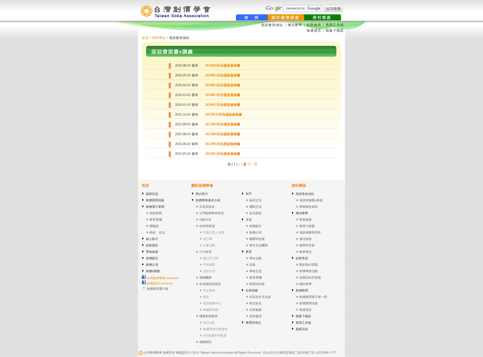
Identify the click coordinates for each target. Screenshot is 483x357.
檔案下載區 (335, 30)
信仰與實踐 (207, 226)
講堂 (206, 296)
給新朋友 (152, 245)
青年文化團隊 (258, 245)
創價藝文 (152, 258)
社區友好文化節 (260, 296)
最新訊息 (152, 193)
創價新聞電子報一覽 (313, 296)
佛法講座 (305, 239)
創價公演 (152, 264)
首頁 (145, 38)
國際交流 (255, 206)
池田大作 (209, 271)
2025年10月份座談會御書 (223, 114)
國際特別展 (257, 239)
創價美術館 (210, 309)
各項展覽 (255, 213)
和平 (249, 193)
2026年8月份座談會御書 (222, 65)
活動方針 (205, 219)
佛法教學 (295, 25)
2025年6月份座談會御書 (222, 144)
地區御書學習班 (310, 232)
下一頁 (252, 164)
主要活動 (209, 245)
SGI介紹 (208, 322)
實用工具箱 (335, 25)
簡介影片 (202, 193)
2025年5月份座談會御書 (222, 154)
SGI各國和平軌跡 (215, 335)
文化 (249, 219)
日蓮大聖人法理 (213, 232)
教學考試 (305, 251)
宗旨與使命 (207, 206)
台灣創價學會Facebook (162, 278)
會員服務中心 (212, 303)
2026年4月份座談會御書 (222, 85)
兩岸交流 (255, 200)
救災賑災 (255, 303)
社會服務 (255, 309)
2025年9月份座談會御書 (222, 124)
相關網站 (205, 342)
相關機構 (205, 277)
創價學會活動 (308, 271)
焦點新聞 (156, 213)
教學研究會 (307, 245)
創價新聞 (302, 290)
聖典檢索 (152, 251)
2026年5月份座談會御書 (222, 75)
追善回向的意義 (310, 277)
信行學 (207, 239)
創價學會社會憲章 (215, 329)
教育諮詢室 (257, 284)
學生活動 (255, 258)
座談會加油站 (272, 25)
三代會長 (205, 251)
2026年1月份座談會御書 (222, 105)
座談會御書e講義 (311, 200)
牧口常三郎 (210, 258)
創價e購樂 (153, 271)
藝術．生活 (157, 232)
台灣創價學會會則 (211, 213)
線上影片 (152, 239)
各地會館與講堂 (210, 284)
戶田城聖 (209, 264)
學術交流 (255, 271)
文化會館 (209, 290)
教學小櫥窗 (307, 226)
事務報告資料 (308, 206)
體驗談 (154, 226)
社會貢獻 (252, 290)
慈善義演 (255, 316)
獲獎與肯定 (253, 322)
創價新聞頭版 (155, 200)
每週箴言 (314, 30)
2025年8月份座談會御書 (222, 134)
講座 (252, 264)
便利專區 (158, 38)
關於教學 (305, 284)
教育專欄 (156, 219)
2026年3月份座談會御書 (222, 95)
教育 (249, 251)
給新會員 (314, 25)
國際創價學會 (208, 316)
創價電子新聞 (155, 206)
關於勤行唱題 (308, 264)
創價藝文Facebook (159, 283)
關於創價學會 (202, 185)
